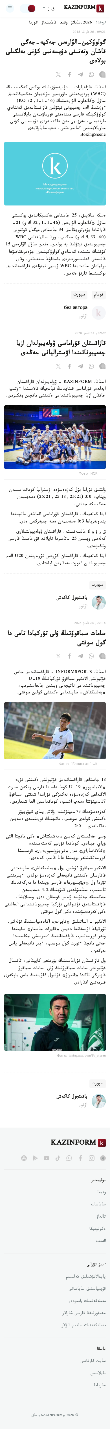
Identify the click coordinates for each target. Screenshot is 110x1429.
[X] (58, 75)
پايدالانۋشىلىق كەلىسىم (86, 1277)
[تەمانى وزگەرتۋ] (28, 8)
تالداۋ (101, 1217)
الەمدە (101, 1242)
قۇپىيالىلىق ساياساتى (87, 1289)
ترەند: (101, 23)
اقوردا (33, 23)
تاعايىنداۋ (48, 23)
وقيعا (64, 23)
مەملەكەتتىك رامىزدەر (87, 1302)
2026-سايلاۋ (81, 23)
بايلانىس (98, 1374)
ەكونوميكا (97, 1229)
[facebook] (80, 1158)
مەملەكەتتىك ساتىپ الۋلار (84, 1326)
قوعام (99, 295)
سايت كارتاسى (93, 1362)
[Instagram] (102, 75)
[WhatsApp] (91, 75)
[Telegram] (80, 75)
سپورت (79, 295)
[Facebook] (69, 75)
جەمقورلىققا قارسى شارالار (84, 1314)
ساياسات (98, 1205)
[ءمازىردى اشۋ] (10, 8)
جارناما (100, 1386)
